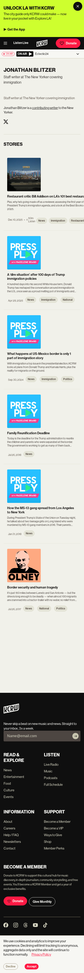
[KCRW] (11, 712)
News (8, 770)
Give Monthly (42, 902)
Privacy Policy (41, 954)
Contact (9, 848)
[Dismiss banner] (77, 6)
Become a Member (57, 821)
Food (7, 783)
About (8, 821)
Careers (9, 828)
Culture (9, 790)
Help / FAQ (11, 835)
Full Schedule (53, 784)
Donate (71, 43)
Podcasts (50, 778)
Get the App (16, 29)
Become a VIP (53, 828)
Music (48, 771)
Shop (47, 841)
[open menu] (7, 43)
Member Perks (54, 848)
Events (8, 797)
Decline (10, 966)
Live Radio (51, 764)
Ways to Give (53, 835)
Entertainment (14, 777)
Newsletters (12, 841)
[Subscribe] (75, 736)
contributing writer (45, 108)
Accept (31, 966)
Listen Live (20, 43)
